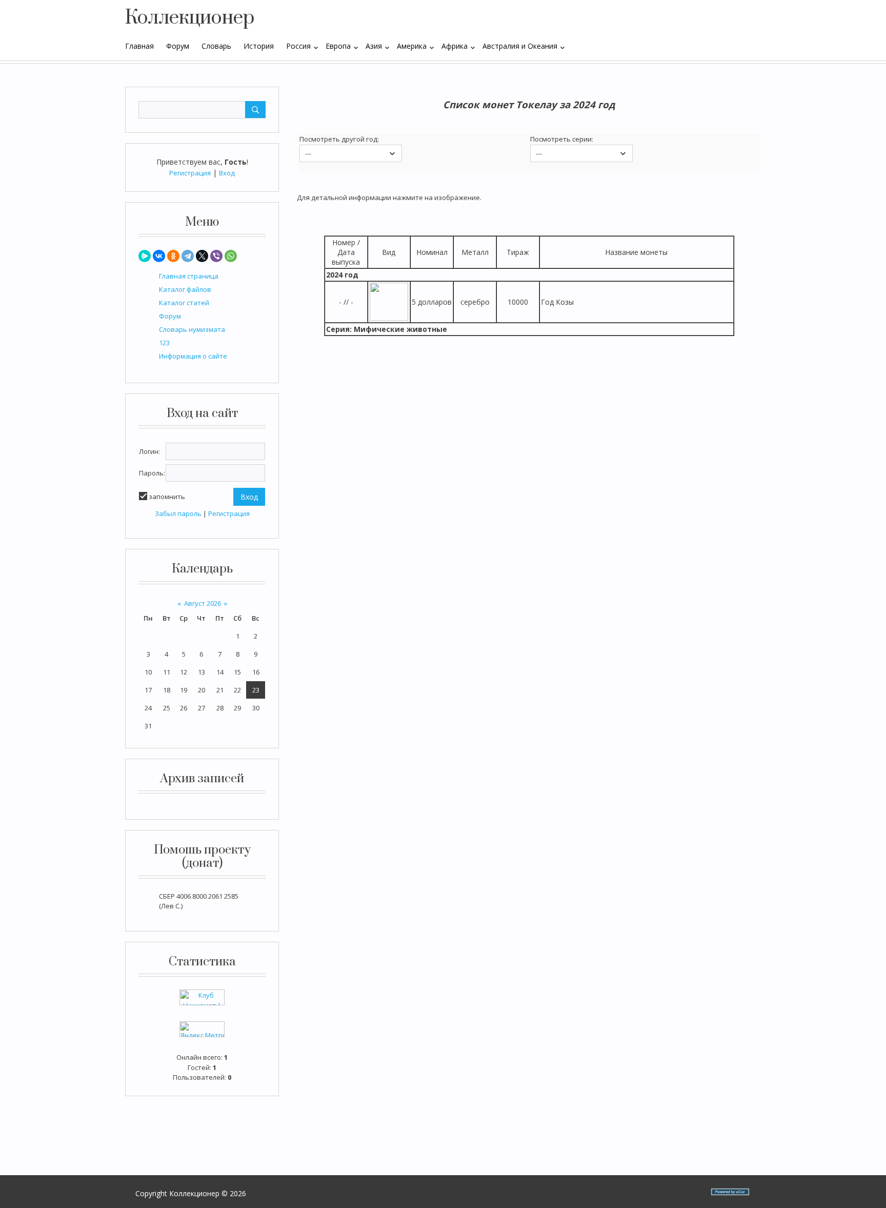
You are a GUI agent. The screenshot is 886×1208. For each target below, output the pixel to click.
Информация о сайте (193, 356)
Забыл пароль (178, 513)
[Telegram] (188, 256)
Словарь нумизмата (192, 329)
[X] (202, 256)
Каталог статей (184, 302)
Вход (227, 172)
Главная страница (188, 276)
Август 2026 (202, 603)
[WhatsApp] (231, 256)
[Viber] (216, 256)
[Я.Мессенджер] (144, 256)
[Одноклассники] (173, 256)
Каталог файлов (185, 289)
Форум (170, 316)
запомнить (167, 496)
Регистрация (190, 172)
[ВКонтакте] (159, 256)
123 (164, 342)
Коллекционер (189, 18)
